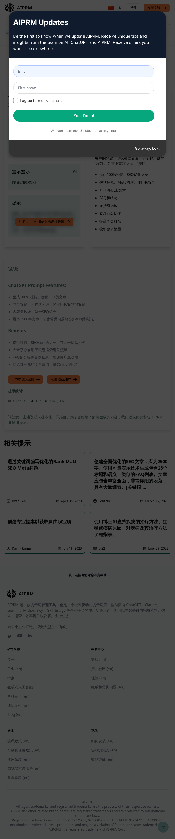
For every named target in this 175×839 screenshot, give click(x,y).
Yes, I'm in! (83, 115)
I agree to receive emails (41, 100)
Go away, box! (147, 148)
